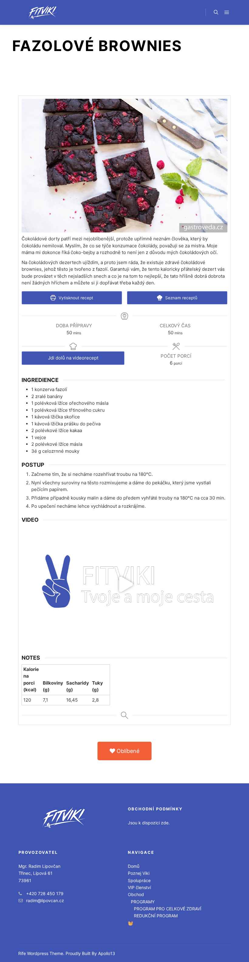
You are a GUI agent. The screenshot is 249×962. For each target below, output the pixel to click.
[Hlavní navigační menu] (226, 12)
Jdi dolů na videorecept (73, 358)
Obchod (136, 894)
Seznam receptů (180, 297)
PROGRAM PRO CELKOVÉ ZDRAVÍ (167, 908)
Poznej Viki (138, 873)
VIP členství (139, 887)
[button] (124, 751)
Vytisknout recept (75, 297)
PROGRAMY (143, 901)
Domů (133, 866)
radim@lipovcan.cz (45, 900)
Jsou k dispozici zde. (149, 822)
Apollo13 (106, 953)
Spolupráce (139, 880)
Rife (22, 953)
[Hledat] (215, 12)
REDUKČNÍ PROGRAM (156, 915)
